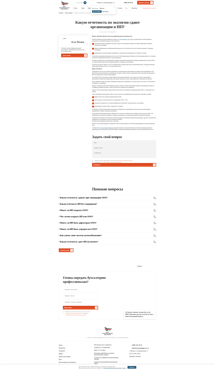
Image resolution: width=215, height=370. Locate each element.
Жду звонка (68, 307)
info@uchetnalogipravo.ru (140, 348)
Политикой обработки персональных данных (115, 368)
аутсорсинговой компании (107, 128)
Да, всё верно (96, 11)
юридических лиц (125, 39)
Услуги (75, 8)
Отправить (96, 165)
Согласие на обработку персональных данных (106, 358)
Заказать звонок (144, 2)
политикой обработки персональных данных (111, 162)
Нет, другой (105, 11)
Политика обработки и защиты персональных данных (104, 353)
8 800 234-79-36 (128, 2)
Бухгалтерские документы (67, 362)
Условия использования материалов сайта (105, 362)
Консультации (69, 13)
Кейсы (61, 353)
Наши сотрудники (65, 356)
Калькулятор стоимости (149, 8)
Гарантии (62, 350)
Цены (83, 8)
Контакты (134, 8)
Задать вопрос (67, 55)
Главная (61, 13)
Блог (126, 8)
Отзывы (120, 8)
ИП (132, 39)
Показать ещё (64, 250)
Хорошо (132, 367)
